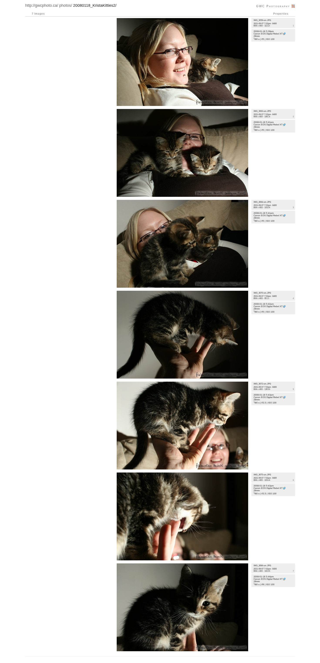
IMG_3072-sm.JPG (262, 384)
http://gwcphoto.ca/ (41, 5)
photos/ (65, 5)
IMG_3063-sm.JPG (262, 111)
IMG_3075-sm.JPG (262, 475)
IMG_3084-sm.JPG (262, 565)
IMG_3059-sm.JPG (262, 20)
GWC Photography (273, 6)
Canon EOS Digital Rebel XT (268, 33)
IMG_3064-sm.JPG (262, 202)
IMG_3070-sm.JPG (262, 293)
